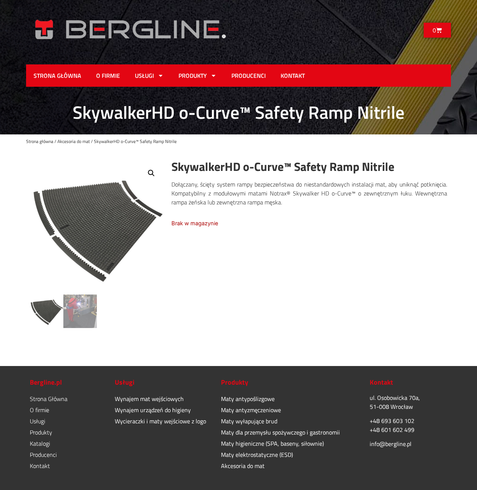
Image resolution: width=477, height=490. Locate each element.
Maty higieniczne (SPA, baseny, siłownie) (272, 443)
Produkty (193, 75)
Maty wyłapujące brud (249, 421)
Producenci (248, 75)
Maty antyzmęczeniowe (251, 409)
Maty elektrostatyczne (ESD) (257, 454)
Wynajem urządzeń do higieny (153, 409)
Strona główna (39, 141)
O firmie (108, 75)
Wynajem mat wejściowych (149, 398)
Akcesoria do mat (73, 141)
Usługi (144, 75)
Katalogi (40, 443)
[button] (151, 173)
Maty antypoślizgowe (248, 398)
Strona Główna (57, 75)
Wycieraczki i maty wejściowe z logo (160, 421)
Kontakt (293, 75)
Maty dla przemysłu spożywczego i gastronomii (280, 432)
